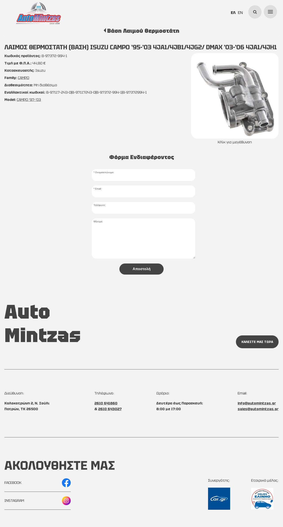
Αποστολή (142, 269)
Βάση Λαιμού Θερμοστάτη (143, 31)
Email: (98, 188)
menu (269, 11)
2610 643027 (110, 409)
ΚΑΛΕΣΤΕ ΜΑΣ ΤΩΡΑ (257, 342)
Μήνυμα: (98, 221)
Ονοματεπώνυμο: (104, 172)
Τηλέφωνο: (99, 205)
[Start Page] (38, 13)
